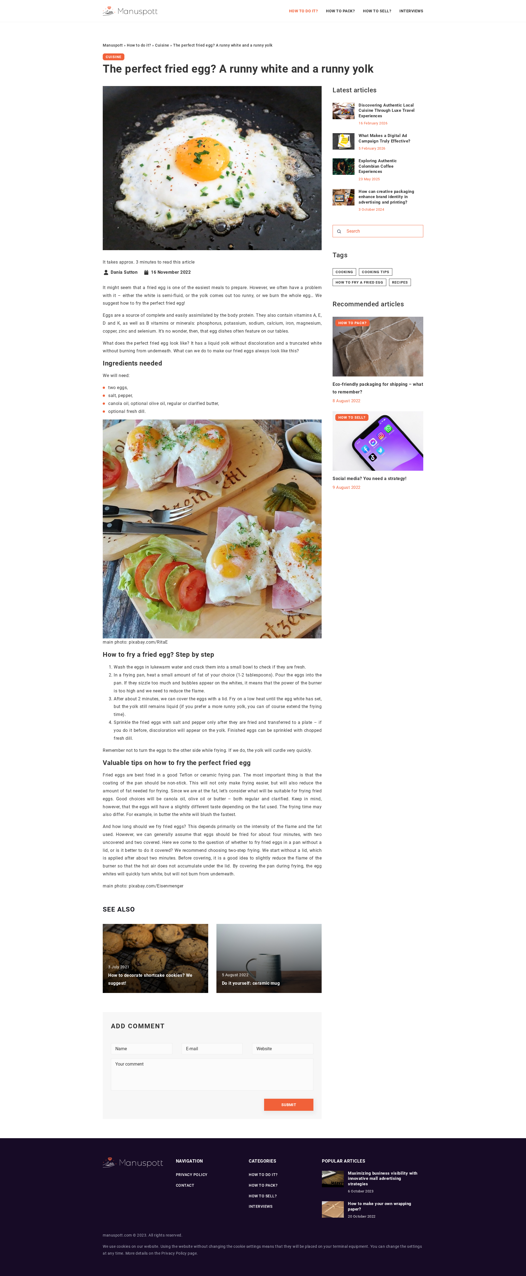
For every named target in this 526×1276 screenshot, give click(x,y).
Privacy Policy (174, 1253)
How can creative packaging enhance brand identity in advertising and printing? (386, 197)
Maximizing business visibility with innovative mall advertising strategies (383, 1178)
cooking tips (375, 272)
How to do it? (303, 11)
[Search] (339, 231)
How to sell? (377, 11)
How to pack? (340, 11)
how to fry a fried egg (359, 282)
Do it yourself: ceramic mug (251, 983)
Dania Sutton (124, 272)
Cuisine (113, 57)
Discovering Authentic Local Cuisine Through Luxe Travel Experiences (387, 110)
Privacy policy (192, 1174)
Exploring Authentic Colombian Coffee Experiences (378, 166)
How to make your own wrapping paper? (379, 1206)
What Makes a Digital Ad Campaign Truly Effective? (384, 138)
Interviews (411, 11)
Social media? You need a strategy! (369, 478)
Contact (185, 1185)
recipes (400, 282)
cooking (344, 272)
